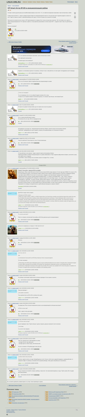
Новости (25, 1)
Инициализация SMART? (54, 395)
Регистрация (70, 1)
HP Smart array (15, 391)
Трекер (47, 1)
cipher (19, 205)
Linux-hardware (15, 5)
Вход (76, 1)
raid (10, 10)
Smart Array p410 (52, 399)
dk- (15, 29)
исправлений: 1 (46, 206)
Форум (38, 1)
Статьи (34, 1)
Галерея (30, 1)
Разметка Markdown (22, 409)
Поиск (50, 1)
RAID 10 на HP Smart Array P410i (56, 391)
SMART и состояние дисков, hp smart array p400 (59, 393)
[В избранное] (75, 13)
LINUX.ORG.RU (14, 2)
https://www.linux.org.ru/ (10, 412)
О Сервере (8, 409)
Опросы (43, 1)
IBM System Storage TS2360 (15, 42)
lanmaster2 (20, 186)
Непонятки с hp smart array (18, 402)
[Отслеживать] (75, 17)
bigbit (19, 132)
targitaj (19, 228)
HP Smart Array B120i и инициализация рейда (28, 8)
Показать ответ (21, 66)
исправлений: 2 (49, 64)
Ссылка (9, 37)
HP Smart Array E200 (16, 393)
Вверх (77, 409)
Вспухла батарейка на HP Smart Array (57, 397)
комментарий (15, 79)
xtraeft (19, 99)
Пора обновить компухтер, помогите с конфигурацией (67, 42)
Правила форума (14, 409)
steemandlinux (21, 63)
